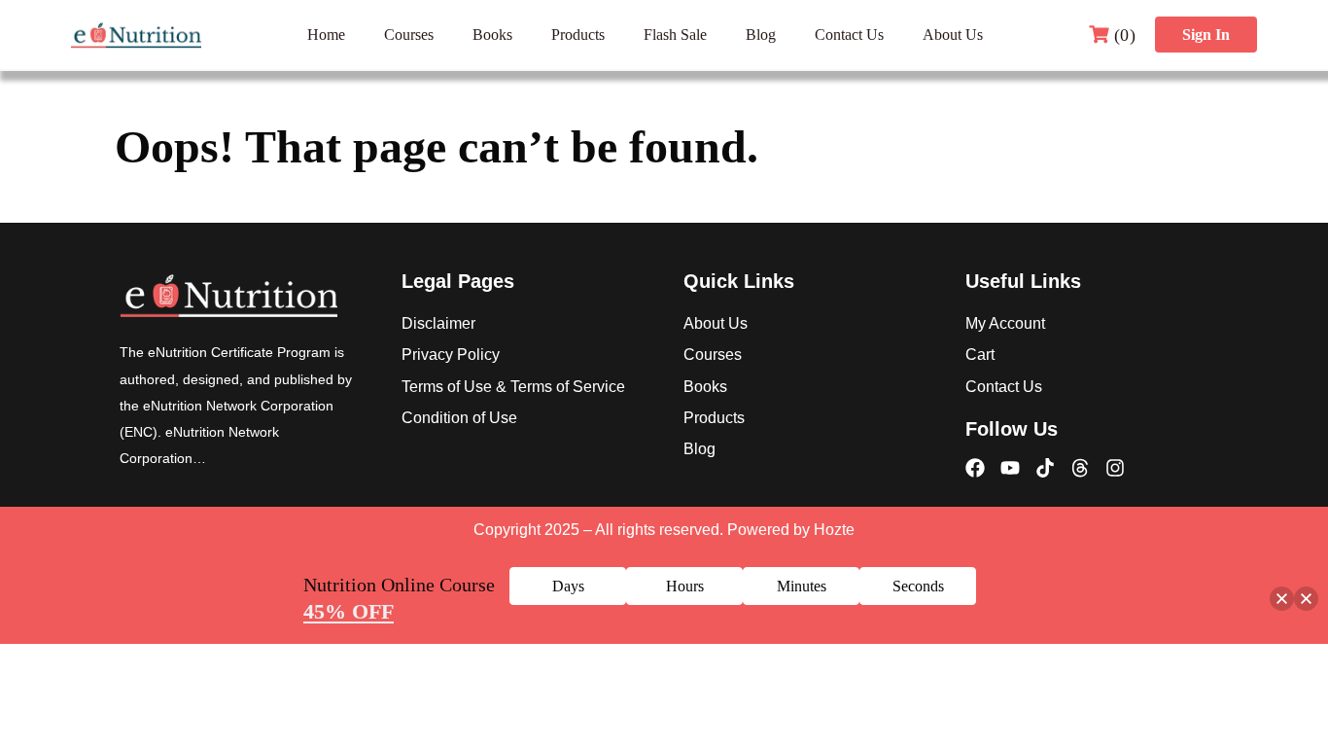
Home (326, 34)
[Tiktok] (1045, 468)
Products (578, 34)
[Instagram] (1115, 468)
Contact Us (849, 34)
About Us (953, 34)
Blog (761, 34)
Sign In (1206, 34)
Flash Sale (675, 34)
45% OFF (348, 611)
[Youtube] (1010, 468)
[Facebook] (975, 468)
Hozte (834, 529)
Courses (409, 34)
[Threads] (1080, 468)
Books (492, 34)
